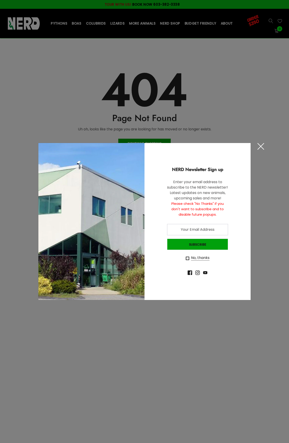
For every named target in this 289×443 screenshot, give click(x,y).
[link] (190, 272)
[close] (260, 146)
